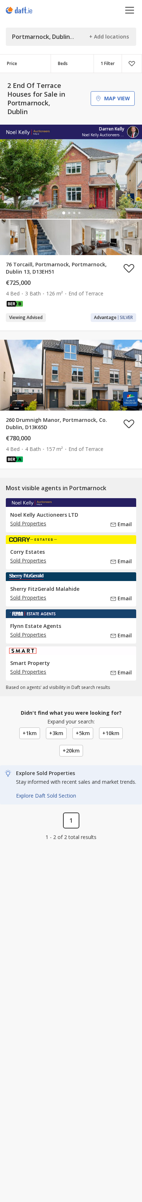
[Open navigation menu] (129, 10)
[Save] (132, 63)
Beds (63, 63)
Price (12, 63)
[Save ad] (129, 268)
